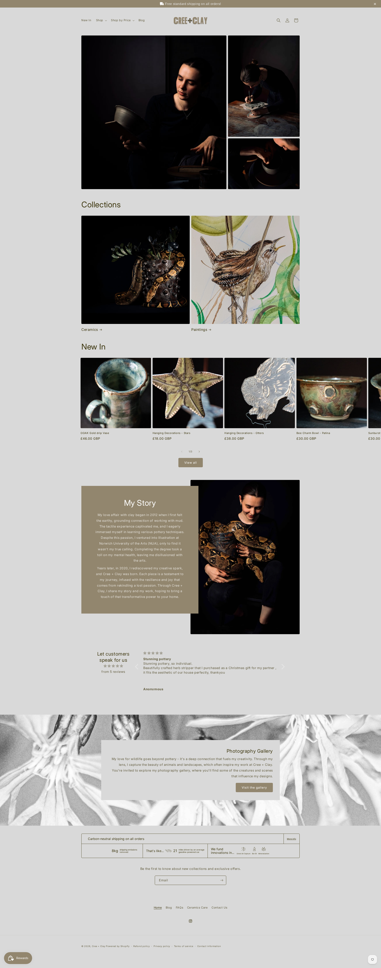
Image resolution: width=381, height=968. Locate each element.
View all (190, 462)
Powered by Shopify (118, 946)
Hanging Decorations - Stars (171, 433)
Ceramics (89, 329)
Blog (169, 907)
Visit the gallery (254, 787)
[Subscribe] (221, 880)
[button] (101, 20)
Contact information (209, 946)
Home (158, 907)
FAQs (179, 907)
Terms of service (183, 946)
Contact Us (219, 907)
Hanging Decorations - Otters (244, 433)
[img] (113, 666)
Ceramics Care (197, 907)
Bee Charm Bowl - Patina (313, 433)
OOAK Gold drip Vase (95, 433)
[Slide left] (181, 451)
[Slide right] (199, 451)
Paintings (199, 329)
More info (291, 839)
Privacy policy (162, 946)
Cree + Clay (98, 946)
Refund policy (141, 946)
